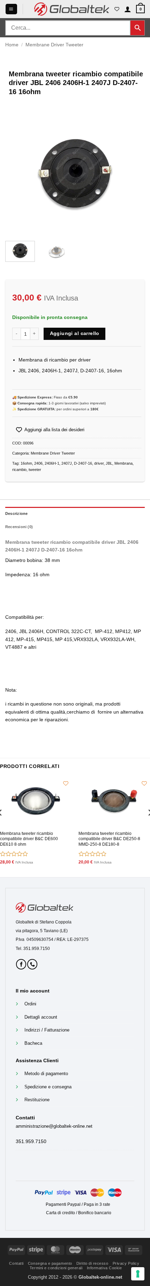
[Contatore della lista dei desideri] (116, 9)
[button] (11, 9)
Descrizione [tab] (16, 513)
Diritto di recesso (92, 1263)
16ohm (26, 463)
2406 (38, 463)
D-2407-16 (83, 463)
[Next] (133, 172)
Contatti (16, 1263)
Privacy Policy (126, 1263)
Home (11, 44)
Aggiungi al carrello (74, 333)
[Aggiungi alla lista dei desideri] (65, 783)
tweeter (35, 469)
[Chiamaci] (32, 964)
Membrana (123, 463)
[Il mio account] (127, 9)
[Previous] (16, 172)
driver (99, 463)
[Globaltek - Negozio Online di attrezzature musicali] (71, 8)
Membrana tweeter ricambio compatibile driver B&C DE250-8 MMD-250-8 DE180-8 (109, 839)
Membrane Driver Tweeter (54, 44)
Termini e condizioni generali (56, 1268)
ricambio (19, 469)
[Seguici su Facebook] (21, 964)
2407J (66, 463)
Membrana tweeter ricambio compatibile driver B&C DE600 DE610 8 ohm (29, 839)
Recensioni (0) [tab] (19, 527)
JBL (109, 463)
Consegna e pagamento (50, 1263)
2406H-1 (52, 463)
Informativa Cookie (104, 1268)
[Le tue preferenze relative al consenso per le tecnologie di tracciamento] (137, 1273)
